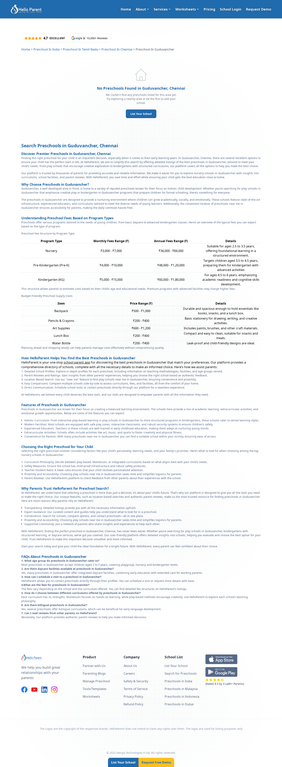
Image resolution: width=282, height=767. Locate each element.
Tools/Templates (94, 689)
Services (161, 9)
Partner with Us (94, 666)
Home (126, 9)
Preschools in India (178, 681)
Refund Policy (133, 704)
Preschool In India (46, 49)
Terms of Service (136, 689)
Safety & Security (136, 681)
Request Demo (258, 9)
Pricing (209, 9)
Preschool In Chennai (116, 49)
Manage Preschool (96, 681)
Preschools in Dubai (179, 704)
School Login (230, 9)
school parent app (77, 362)
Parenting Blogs (94, 673)
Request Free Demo (156, 762)
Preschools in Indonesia (182, 696)
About (141, 9)
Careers (129, 673)
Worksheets (185, 9)
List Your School (141, 114)
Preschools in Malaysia (181, 689)
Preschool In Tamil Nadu (80, 49)
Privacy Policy (133, 696)
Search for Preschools (181, 673)
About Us (130, 666)
